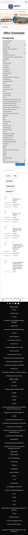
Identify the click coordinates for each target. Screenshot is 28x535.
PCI (15, 501)
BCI (15, 504)
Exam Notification (14, 458)
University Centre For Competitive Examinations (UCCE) (14, 447)
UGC (14, 494)
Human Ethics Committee (14, 427)
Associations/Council (14, 340)
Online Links (14, 313)
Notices (14, 465)
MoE (14, 513)
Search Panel (14, 454)
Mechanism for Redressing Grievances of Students (14, 509)
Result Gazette (14, 472)
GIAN (14, 416)
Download (15, 207)
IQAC (14, 403)
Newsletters (14, 439)
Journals (14, 385)
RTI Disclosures (14, 517)
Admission (15, 462)
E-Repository (14, 483)
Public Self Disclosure (14, 524)
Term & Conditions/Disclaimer (14, 490)
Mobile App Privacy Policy (14, 376)
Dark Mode (23, 11)
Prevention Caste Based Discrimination (14, 423)
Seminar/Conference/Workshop (14, 329)
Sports (14, 476)
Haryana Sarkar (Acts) (14, 354)
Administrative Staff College (14, 436)
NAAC (14, 382)
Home (14, 310)
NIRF (14, 400)
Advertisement (14, 336)
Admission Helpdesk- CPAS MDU (14, 365)
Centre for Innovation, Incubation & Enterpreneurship (14, 431)
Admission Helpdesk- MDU (14, 361)
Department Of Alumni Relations (14, 412)
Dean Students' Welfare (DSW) (14, 389)
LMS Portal (14, 326)
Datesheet (15, 469)
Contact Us (14, 344)
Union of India (14, 351)
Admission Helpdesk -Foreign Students (14, 372)
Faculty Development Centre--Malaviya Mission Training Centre (14, 408)
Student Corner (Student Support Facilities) (14, 321)
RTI (14, 479)
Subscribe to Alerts (9, 2)
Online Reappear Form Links (14, 347)
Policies (14, 333)
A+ (15, 11)
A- (8, 11)
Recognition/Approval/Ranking (15, 443)
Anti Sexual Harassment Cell (14, 419)
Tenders (14, 396)
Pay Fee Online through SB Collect (14, 358)
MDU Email (14, 369)
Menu (6, 27)
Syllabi (14, 393)
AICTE (14, 497)
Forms (14, 317)
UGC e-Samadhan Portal (14, 520)
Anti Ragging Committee (14, 487)
